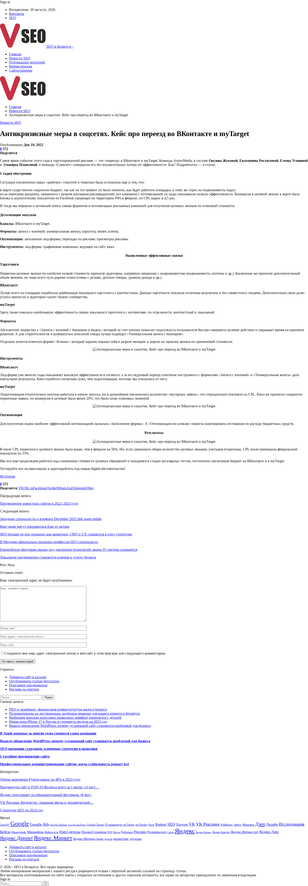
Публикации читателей (27, 62)
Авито (237, 824)
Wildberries (226, 824)
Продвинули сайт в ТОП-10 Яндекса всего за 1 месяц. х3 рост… (49, 787)
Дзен (260, 824)
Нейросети (51, 832)
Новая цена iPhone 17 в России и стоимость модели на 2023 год (58, 721)
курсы (109, 839)
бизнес (100, 839)
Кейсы (5, 832)
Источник (7, 476)
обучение (136, 839)
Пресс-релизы (69, 832)
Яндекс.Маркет (53, 838)
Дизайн (272, 824)
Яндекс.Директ (16, 838)
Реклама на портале (24, 689)
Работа (116, 832)
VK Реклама (207, 824)
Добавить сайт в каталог (28, 677)
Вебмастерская (20, 66)
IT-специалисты (113, 824)
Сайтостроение (20, 70)
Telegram (182, 824)
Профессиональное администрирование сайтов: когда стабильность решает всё (64, 764)
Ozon (151, 824)
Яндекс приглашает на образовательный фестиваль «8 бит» (46, 795)
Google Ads (39, 824)
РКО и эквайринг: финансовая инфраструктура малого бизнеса (58, 709)
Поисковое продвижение (28, 685)
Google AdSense (58, 825)
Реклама (140, 832)
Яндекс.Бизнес (203, 832)
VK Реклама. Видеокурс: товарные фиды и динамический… (46, 802)
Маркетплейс (18, 832)
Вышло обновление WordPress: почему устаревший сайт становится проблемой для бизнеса (80, 726)
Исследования (291, 824)
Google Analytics (77, 825)
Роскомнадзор (156, 832)
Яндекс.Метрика (84, 839)
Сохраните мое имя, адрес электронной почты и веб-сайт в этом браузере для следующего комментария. (85, 653)
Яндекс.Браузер (221, 832)
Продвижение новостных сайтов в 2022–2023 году (39, 503)
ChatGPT (4, 825)
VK (192, 824)
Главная (15, 54)
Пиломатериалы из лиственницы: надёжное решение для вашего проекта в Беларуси (74, 713)
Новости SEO (19, 58)
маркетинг (121, 839)
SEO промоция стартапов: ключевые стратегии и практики (48, 749)
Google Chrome (95, 824)
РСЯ (109, 832)
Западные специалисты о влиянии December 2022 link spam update (51, 519)
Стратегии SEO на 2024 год (21, 810)
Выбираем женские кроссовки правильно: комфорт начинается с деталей (65, 717)
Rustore (160, 824)
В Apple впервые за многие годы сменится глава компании (48, 733)
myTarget (129, 824)
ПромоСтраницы (93, 832)
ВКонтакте (248, 824)
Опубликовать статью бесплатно (34, 681)
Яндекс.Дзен (269, 832)
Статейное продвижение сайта (25, 756)
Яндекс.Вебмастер (244, 832)
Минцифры (35, 832)
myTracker (141, 824)
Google (19, 823)
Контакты (16, 14)
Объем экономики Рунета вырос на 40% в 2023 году (40, 779)
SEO (12, 18)
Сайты (170, 832)
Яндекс (185, 830)
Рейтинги (127, 832)
